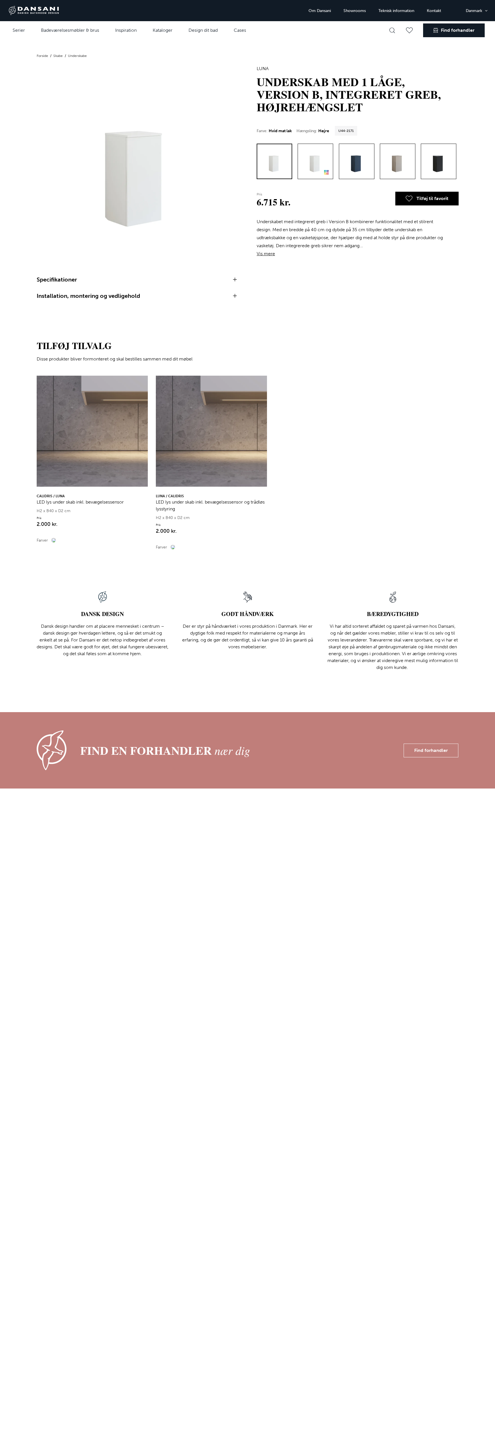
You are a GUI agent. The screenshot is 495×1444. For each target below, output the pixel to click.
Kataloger (162, 30)
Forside (43, 56)
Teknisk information (396, 10)
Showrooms (354, 10)
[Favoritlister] (409, 30)
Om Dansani (320, 10)
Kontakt (434, 10)
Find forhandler (431, 750)
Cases (240, 30)
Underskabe (77, 56)
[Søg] (392, 30)
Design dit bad (203, 30)
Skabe (58, 56)
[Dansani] (34, 10)
